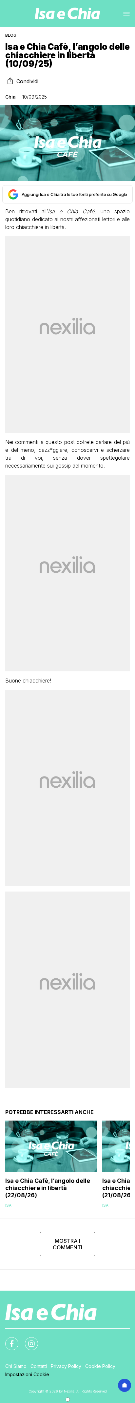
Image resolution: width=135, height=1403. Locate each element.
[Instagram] (27, 1339)
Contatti (38, 1366)
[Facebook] (7, 1339)
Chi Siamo (16, 1366)
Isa (8, 1205)
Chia (10, 97)
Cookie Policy (100, 1366)
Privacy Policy (66, 1366)
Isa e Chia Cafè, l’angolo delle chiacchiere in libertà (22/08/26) (47, 1188)
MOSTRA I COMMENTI (67, 1244)
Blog (10, 35)
